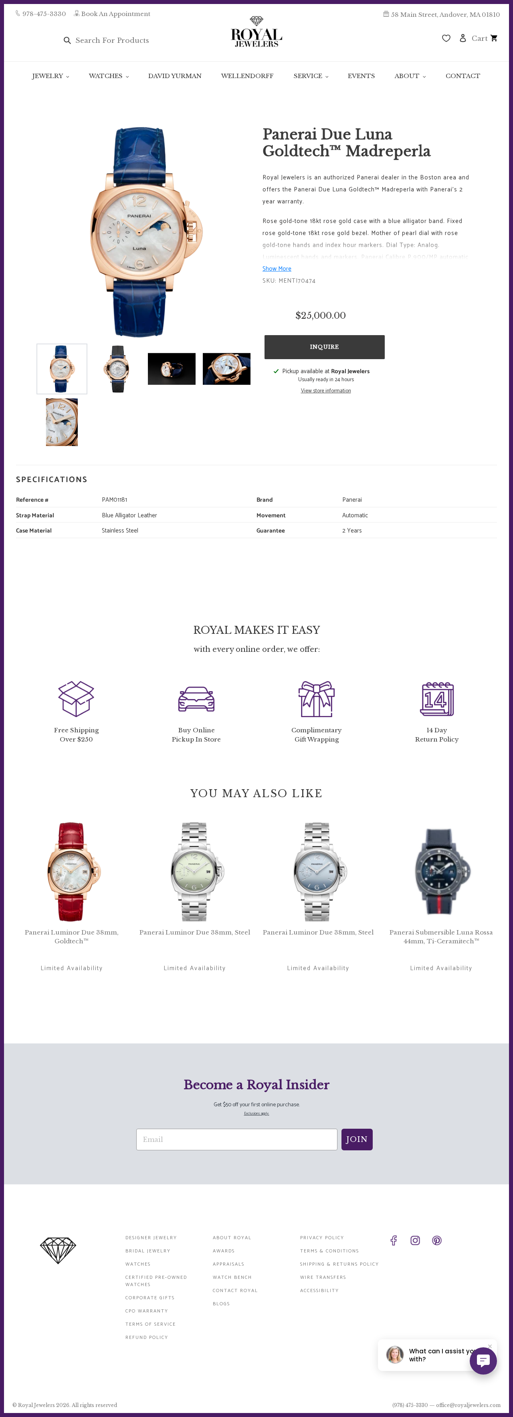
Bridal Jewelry (148, 1251)
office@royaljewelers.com (468, 1405)
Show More (277, 269)
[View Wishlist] (446, 39)
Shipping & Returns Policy (339, 1264)
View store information (326, 391)
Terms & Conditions (329, 1251)
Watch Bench (232, 1277)
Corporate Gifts (150, 1298)
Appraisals (228, 1264)
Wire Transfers (323, 1277)
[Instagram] (419, 1242)
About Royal (232, 1238)
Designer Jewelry (151, 1238)
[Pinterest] (441, 1242)
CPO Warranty (146, 1311)
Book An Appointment (115, 14)
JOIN (357, 1139)
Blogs (221, 1304)
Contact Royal (235, 1290)
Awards (224, 1251)
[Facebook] (398, 1242)
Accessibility (319, 1290)
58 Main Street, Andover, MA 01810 (445, 14)
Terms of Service (150, 1324)
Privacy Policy (322, 1238)
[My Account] (463, 37)
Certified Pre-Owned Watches (156, 1281)
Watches (138, 1264)
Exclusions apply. (256, 1114)
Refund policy (146, 1337)
